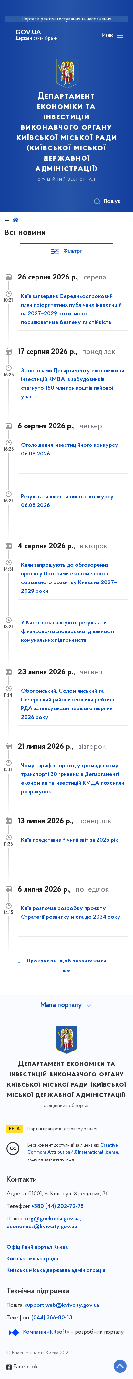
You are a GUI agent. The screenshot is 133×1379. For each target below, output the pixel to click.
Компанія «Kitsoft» (46, 1332)
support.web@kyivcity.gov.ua (62, 1305)
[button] (66, 251)
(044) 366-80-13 (51, 1318)
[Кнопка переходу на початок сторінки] (120, 1366)
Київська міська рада (32, 1259)
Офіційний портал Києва (37, 1247)
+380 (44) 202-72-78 (57, 1206)
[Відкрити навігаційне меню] (120, 36)
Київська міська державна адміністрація (55, 1271)
